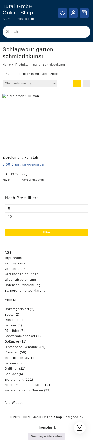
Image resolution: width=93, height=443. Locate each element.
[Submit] (82, 31)
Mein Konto (14, 300)
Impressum (13, 258)
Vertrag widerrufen (46, 436)
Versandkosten (33, 179)
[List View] (86, 83)
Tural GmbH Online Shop (42, 417)
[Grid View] (77, 83)
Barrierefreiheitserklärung (25, 290)
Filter (46, 232)
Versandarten (15, 269)
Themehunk (46, 427)
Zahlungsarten (16, 263)
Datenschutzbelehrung (23, 285)
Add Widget (14, 403)
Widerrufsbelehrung (20, 279)
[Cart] (84, 12)
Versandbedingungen (22, 274)
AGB (8, 252)
